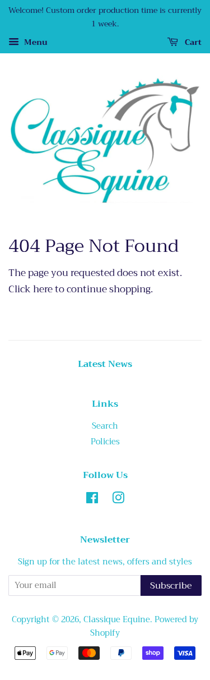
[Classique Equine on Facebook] (92, 500)
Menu (35, 42)
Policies (105, 442)
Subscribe (171, 586)
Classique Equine (116, 620)
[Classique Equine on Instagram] (118, 500)
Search (105, 426)
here (43, 289)
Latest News (105, 364)
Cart (192, 42)
